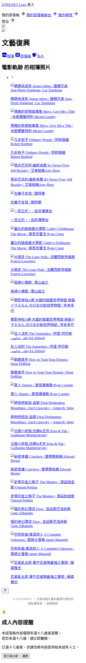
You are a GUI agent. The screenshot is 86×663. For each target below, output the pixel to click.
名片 (40, 56)
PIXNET (27, 599)
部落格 (26, 56)
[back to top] (5, 590)
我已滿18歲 (11, 656)
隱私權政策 (35, 603)
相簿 (11, 56)
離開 (25, 656)
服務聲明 (52, 603)
